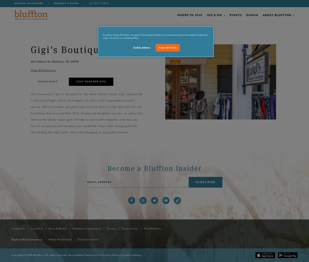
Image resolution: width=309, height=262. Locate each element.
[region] (156, 41)
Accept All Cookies (167, 47)
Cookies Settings (141, 47)
